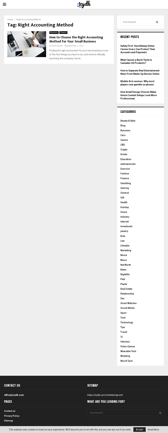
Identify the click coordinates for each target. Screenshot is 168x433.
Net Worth (125, 265)
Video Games (127, 346)
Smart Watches (128, 303)
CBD (122, 144)
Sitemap (8, 420)
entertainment (127, 164)
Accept (139, 429)
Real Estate (126, 289)
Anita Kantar (57, 46)
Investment (126, 226)
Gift (122, 197)
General (124, 192)
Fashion (124, 173)
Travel (123, 332)
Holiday (124, 207)
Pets (122, 279)
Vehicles (125, 341)
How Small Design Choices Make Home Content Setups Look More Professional (138, 95)
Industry (124, 217)
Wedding (125, 356)
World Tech (126, 361)
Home (123, 212)
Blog (123, 125)
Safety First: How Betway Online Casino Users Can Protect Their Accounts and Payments (137, 49)
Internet (124, 221)
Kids (122, 236)
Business (54, 32)
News (123, 269)
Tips (122, 327)
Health (123, 202)
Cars (123, 135)
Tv (121, 337)
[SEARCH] (157, 22)
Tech (123, 317)
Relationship (127, 293)
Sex (122, 298)
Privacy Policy (11, 416)
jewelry (124, 231)
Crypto (123, 149)
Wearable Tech (128, 351)
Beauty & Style (127, 120)
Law (122, 241)
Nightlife (125, 274)
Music (123, 260)
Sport (123, 313)
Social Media (127, 308)
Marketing (125, 250)
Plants (123, 284)
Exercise (125, 168)
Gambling (125, 183)
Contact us (9, 411)
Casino (124, 140)
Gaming (124, 188)
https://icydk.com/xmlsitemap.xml (105, 395)
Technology (126, 322)
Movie (123, 255)
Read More (153, 429)
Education (125, 159)
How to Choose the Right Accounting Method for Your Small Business (76, 39)
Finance (63, 32)
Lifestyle (124, 245)
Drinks (123, 154)
